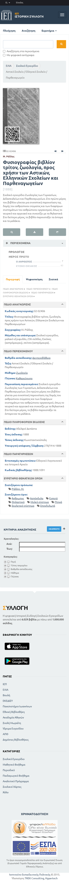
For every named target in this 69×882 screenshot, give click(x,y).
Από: (9, 543)
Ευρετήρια (48, 30)
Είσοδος (19, 2)
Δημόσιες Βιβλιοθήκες (16, 739)
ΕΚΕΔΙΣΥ (8, 700)
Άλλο (5, 792)
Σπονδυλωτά (47, 505)
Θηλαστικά (18, 502)
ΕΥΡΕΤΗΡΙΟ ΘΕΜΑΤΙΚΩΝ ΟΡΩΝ (18, 296)
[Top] (62, 304)
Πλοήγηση (9, 30)
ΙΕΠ (5, 684)
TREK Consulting (34, 878)
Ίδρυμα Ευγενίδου (13, 728)
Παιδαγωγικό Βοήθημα (16, 775)
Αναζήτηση (28, 30)
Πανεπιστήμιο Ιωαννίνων (17, 706)
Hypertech (51, 878)
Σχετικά (53, 279)
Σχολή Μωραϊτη (12, 723)
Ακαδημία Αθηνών (13, 717)
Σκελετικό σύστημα (23, 505)
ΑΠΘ (5, 734)
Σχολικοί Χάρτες (12, 786)
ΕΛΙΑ (8, 65)
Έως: (9, 548)
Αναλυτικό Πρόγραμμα (16, 781)
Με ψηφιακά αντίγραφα (20, 55)
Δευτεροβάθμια (41, 357)
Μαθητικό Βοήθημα (14, 764)
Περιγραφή (13, 279)
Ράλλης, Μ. (18, 488)
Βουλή (6, 695)
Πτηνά (58, 502)
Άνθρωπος (18, 498)
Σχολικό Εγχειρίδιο (27, 65)
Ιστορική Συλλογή (29, 15)
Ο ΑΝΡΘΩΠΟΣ (24, 261)
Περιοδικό (9, 770)
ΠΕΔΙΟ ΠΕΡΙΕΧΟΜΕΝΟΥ (37, 289)
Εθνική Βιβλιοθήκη (14, 711)
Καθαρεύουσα (24, 378)
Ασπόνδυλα (36, 498)
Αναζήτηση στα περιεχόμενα (23, 51)
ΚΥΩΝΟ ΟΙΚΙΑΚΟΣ (26, 266)
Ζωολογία (22, 372)
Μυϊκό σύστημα (40, 502)
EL (7, 2)
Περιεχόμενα (20, 243)
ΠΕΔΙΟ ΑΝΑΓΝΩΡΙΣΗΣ (13, 289)
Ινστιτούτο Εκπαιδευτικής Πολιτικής (29, 874)
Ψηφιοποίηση (34, 279)
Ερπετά (53, 498)
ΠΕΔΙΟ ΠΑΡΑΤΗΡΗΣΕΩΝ (42, 293)
